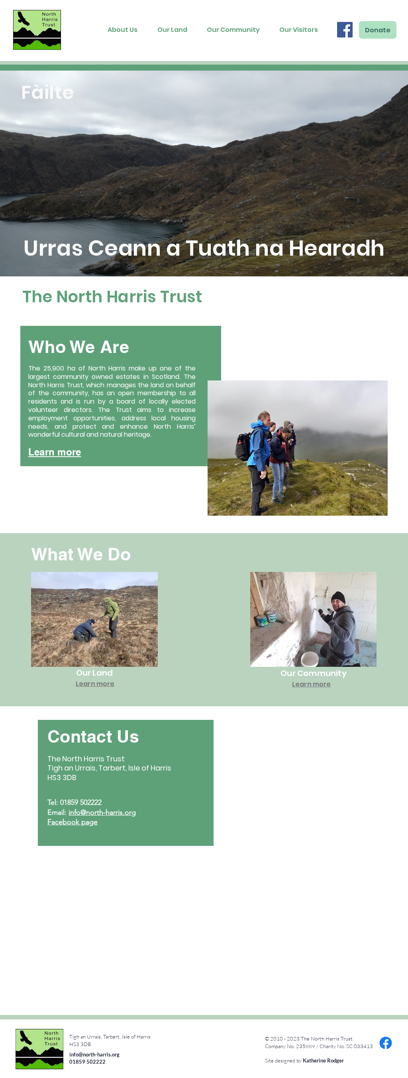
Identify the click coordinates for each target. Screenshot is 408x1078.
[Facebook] (345, 29)
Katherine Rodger (323, 1060)
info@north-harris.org (102, 812)
